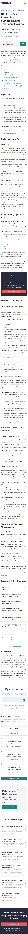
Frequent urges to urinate (10, 450)
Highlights (6, 72)
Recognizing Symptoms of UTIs (12, 77)
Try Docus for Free (10, 807)
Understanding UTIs (9, 75)
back (5, 246)
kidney (15, 461)
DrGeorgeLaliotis (5, 29)
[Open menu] (25, 3)
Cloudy (5, 453)
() (15, 148)
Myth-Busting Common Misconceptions (13, 86)
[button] (14, 588)
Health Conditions (19, 10)
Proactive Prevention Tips (10, 80)
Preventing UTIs (5, 310)
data (19, 171)
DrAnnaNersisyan (16, 29)
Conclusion (6, 88)
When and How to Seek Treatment (12, 83)
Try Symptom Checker (14, 291)
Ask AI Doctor (17, 646)
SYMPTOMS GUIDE (6, 10)
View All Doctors (14, 778)
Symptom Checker (13, 258)
